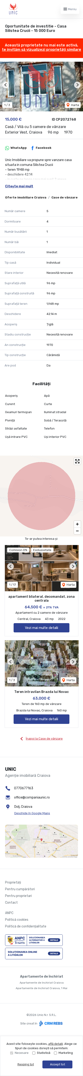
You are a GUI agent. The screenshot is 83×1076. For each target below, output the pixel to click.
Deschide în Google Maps (32, 813)
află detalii (55, 1044)
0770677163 (23, 788)
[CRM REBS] (50, 1023)
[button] (5, 85)
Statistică (43, 1053)
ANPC (9, 913)
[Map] (41, 496)
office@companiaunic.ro (32, 797)
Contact (11, 903)
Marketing (66, 1053)
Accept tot (57, 1064)
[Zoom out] (77, 530)
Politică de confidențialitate (25, 926)
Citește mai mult (19, 186)
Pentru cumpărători (20, 889)
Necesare (22, 1053)
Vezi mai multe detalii (41, 628)
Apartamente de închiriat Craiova (42, 982)
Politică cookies (16, 920)
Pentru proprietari (18, 896)
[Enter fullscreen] (77, 461)
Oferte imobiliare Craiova (25, 197)
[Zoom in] (77, 524)
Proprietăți (13, 882)
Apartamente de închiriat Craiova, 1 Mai (41, 988)
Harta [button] (74, 105)
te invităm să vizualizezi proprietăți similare (41, 49)
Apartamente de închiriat (41, 976)
